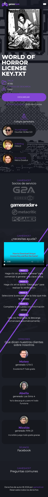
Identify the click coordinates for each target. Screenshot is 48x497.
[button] (44, 4)
